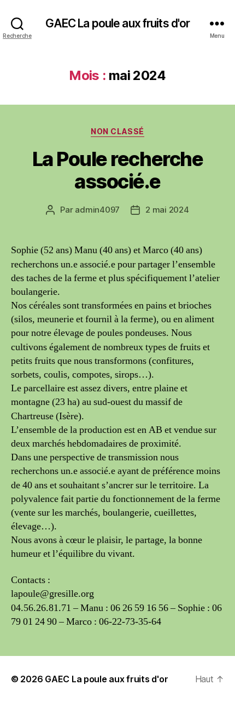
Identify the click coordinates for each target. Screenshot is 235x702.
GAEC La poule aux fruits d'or (117, 23)
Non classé (117, 131)
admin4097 (97, 209)
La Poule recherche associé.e (117, 170)
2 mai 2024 (167, 209)
